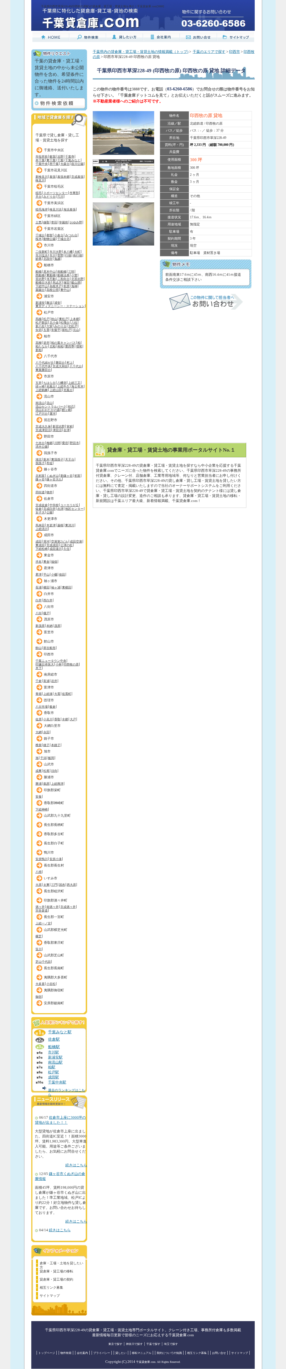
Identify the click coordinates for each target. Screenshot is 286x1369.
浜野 (60, 156)
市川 (52, 255)
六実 (49, 326)
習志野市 (50, 420)
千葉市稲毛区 (54, 186)
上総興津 (57, 783)
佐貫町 (66, 693)
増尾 (79, 346)
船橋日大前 (43, 282)
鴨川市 (49, 852)
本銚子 (55, 745)
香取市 (49, 713)
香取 (57, 719)
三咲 (71, 271)
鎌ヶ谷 (40, 479)
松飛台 (65, 322)
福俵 (54, 561)
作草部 (74, 193)
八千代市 (50, 356)
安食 (38, 796)
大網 (38, 732)
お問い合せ (219, 1352)
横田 (46, 587)
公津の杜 (66, 545)
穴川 (60, 196)
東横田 (66, 587)
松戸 (46, 319)
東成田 (40, 545)
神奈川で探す (134, 1343)
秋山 (54, 319)
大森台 (65, 163)
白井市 (49, 594)
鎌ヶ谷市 (50, 469)
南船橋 (61, 271)
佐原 (38, 719)
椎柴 (38, 745)
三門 (54, 884)
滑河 (46, 541)
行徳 (68, 255)
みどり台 (49, 196)
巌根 (60, 525)
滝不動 (51, 279)
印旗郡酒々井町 (55, 900)
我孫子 (40, 463)
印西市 (49, 654)
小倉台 (58, 235)
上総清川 (41, 529)
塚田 (66, 282)
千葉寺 (69, 156)
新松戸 (66, 329)
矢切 (38, 329)
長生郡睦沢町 (54, 891)
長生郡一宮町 (54, 917)
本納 (49, 625)
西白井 (48, 600)
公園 (49, 512)
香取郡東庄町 (54, 943)
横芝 (38, 936)
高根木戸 (55, 286)
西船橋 (40, 275)
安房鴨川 (41, 859)
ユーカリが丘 (69, 505)
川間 (57, 443)
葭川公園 (77, 163)
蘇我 (52, 156)
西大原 (71, 884)
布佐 (49, 463)
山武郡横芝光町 (55, 930)
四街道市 (50, 486)
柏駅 (51, 1067)
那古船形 (49, 648)
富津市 (49, 687)
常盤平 (55, 329)
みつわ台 (71, 235)
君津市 (49, 568)
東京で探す (115, 1343)
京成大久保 (43, 426)
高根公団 (52, 289)
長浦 (38, 587)
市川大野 (55, 251)
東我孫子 (57, 459)
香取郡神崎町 (54, 803)
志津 (60, 508)
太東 (46, 884)
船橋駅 (54, 1047)
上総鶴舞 (41, 390)
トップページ (46, 1352)
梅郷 (49, 443)
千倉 (38, 681)
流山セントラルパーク (50, 406)
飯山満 (75, 282)
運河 (52, 413)
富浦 (46, 681)
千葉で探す (153, 1343)
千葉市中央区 (54, 150)
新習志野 (59, 426)
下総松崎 (41, 548)
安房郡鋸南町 (54, 1003)
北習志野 (77, 279)
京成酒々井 (68, 906)
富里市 (49, 632)
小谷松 (51, 983)
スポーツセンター (55, 193)
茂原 (57, 625)
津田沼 (57, 430)
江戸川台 (41, 413)
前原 (66, 286)
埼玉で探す (171, 1343)
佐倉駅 (54, 1039)
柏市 (47, 336)
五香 (46, 329)
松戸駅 (53, 1072)
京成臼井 (49, 508)
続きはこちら (76, 1165)
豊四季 (69, 346)
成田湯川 (55, 548)
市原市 (49, 376)
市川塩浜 (41, 255)
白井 (38, 600)
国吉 (62, 884)
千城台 (40, 235)
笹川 (38, 949)
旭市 (47, 751)
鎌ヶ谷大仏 (54, 479)
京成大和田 (60, 366)
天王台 (69, 459)
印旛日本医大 (44, 664)
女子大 (40, 512)
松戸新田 (41, 322)
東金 (46, 561)
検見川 (40, 180)
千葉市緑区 (52, 216)
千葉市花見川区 (55, 170)
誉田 (54, 222)
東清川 (69, 525)
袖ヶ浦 (55, 587)
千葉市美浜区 (54, 203)
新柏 (38, 350)
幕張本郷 (63, 176)
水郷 (65, 719)
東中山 (65, 289)
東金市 (49, 555)
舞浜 (49, 302)
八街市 (49, 607)
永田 (46, 732)
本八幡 (68, 251)
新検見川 (41, 176)
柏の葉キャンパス (63, 342)
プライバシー (101, 1352)
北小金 (54, 322)
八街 (38, 613)
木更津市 (50, 519)
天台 (38, 196)
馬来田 (40, 525)
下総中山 (41, 286)
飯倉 (52, 706)
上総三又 (74, 382)
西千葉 (54, 163)
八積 (38, 871)
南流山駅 (55, 1062)
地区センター (74, 508)
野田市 (49, 436)
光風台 (51, 386)
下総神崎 (41, 809)
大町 (77, 251)
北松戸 (72, 326)
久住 (66, 548)
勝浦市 (49, 777)
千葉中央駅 (57, 1082)
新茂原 (40, 625)
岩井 (54, 681)
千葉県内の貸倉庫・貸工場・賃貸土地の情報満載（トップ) (140, 52)
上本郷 (74, 319)
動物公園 (49, 238)
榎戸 (46, 613)
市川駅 (53, 1052)
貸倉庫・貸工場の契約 (56, 1279)
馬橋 (38, 319)
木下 (38, 668)
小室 (74, 275)
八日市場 (41, 706)
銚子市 (49, 738)
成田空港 (76, 541)
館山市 (49, 641)
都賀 (49, 235)
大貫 (57, 693)
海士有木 (77, 386)
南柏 (60, 346)
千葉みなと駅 (60, 1032)
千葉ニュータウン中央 (50, 660)
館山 (38, 648)
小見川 (48, 719)
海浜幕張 (69, 209)
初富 (77, 475)
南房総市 (50, 674)
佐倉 (38, 508)
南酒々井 (52, 906)
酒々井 (40, 906)
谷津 (66, 430)
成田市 (49, 535)
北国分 (48, 258)
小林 (59, 664)
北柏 (52, 346)
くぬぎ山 (52, 475)
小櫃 (54, 574)
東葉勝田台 (43, 370)
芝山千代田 (43, 961)
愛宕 (65, 443)
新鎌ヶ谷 (66, 475)
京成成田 (52, 545)
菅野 (60, 255)
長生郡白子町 (54, 843)
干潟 (43, 758)
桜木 (38, 238)
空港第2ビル (59, 541)
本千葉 (40, 160)
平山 (46, 574)
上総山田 (55, 390)
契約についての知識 (169, 1352)
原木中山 (49, 271)
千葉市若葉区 (54, 229)
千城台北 (63, 238)
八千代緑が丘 (44, 362)
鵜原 (46, 783)
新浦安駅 (55, 1057)
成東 (38, 770)
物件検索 (66, 1352)
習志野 (40, 279)
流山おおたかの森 (47, 410)
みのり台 (60, 326)
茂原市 (49, 619)
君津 (38, 574)
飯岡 (51, 758)
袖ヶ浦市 (50, 581)
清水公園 (41, 446)
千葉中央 (41, 163)
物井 (49, 492)
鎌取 (46, 222)
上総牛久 (63, 386)
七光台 (40, 443)
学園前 (63, 222)
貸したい (121, 1352)
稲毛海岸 (41, 209)
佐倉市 (49, 499)
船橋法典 (63, 275)
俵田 (62, 574)
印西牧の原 (71, 664)
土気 (38, 222)
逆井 (46, 342)
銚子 (46, 745)
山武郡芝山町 (54, 955)
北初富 (40, 475)
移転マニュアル (141, 1352)
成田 (38, 541)
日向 (54, 770)
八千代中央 (43, 366)
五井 (38, 382)
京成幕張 (77, 176)
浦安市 (49, 296)
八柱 (74, 322)
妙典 (38, 258)
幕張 (52, 176)
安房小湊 (55, 859)
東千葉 (51, 160)
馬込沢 (57, 282)
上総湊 (48, 693)
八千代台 (76, 366)
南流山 (40, 403)
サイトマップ (50, 1296)
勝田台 (60, 362)
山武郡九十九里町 (57, 815)
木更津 (51, 525)
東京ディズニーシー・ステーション (60, 306)
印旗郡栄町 (52, 790)
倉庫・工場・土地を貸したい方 (61, 1264)
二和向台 (63, 279)
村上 (69, 362)
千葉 (60, 160)
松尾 (46, 770)
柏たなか (41, 346)
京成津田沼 (43, 430)
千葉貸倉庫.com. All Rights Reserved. (158, 1361)
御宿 (38, 996)
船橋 (38, 271)
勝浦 (38, 783)
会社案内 (82, 1352)
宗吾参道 (41, 910)
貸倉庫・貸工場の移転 (56, 1271)
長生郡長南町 (54, 968)
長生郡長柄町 (54, 825)
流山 (49, 403)
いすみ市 (50, 878)
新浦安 (40, 302)
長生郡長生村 (54, 865)
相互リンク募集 (51, 1287)
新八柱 (40, 326)
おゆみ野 (76, 222)
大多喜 (40, 983)
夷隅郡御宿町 (54, 990)
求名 (38, 561)
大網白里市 (52, 726)
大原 (38, 884)
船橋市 (49, 265)
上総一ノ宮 (43, 923)
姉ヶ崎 (40, 386)
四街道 (40, 492)
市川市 (49, 245)
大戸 (73, 719)
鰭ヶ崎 (66, 410)
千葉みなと (72, 160)
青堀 (38, 693)
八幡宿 (61, 382)
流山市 (49, 396)
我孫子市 (50, 453)
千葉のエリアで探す (209, 52)
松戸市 (49, 312)
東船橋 (51, 275)
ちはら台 (49, 382)
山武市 (49, 764)
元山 (76, 329)
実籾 (69, 426)
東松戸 (63, 319)
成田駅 (53, 1077)
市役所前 (41, 156)
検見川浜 (55, 209)
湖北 (38, 459)
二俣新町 (41, 251)
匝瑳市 (49, 700)
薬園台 (40, 289)
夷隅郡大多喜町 (55, 977)
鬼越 (57, 258)
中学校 (54, 505)
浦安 (57, 302)
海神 (74, 286)
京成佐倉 (41, 505)
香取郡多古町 (54, 834)
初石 (71, 406)
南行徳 (77, 255)
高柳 (38, 342)
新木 (46, 459)
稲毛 (38, 193)
